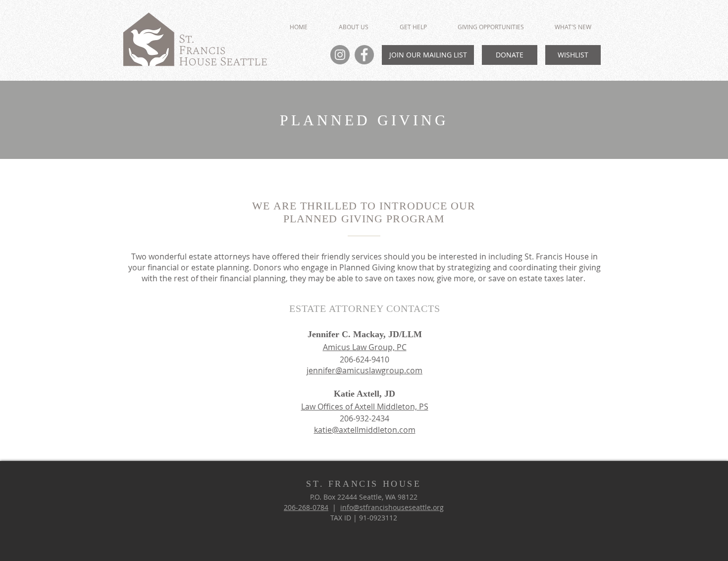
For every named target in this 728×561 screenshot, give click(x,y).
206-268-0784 (306, 507)
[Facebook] (364, 54)
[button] (490, 27)
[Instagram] (340, 54)
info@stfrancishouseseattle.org (392, 507)
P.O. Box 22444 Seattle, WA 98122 (363, 497)
